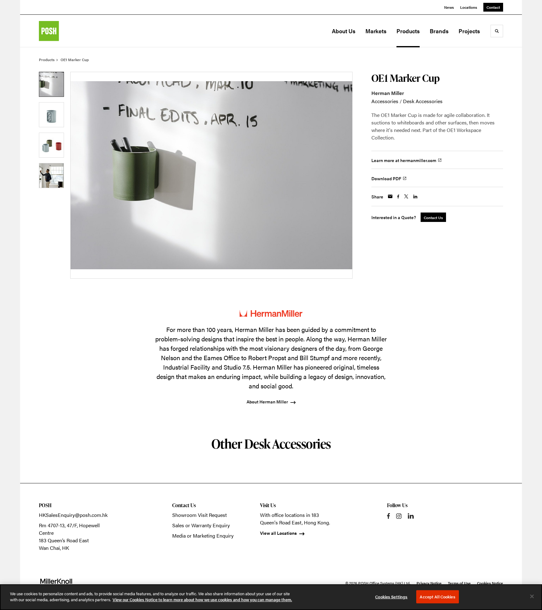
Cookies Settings (391, 597)
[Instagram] (398, 516)
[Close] (532, 596)
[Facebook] (388, 516)
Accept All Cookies (437, 597)
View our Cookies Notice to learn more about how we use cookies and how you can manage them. (202, 599)
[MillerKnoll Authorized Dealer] (56, 583)
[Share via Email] (390, 196)
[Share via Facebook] (398, 196)
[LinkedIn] (411, 516)
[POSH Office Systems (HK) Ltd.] (70, 31)
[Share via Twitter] (406, 196)
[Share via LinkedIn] (415, 196)
